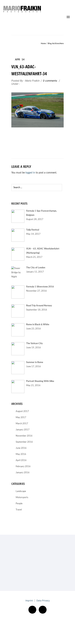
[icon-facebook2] (33, 610)
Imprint (29, 600)
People (19, 503)
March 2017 (22, 424)
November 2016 (24, 436)
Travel (19, 510)
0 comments (50, 80)
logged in (30, 173)
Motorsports (22, 497)
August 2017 (22, 411)
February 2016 (23, 466)
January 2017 (22, 430)
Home (43, 43)
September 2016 (24, 442)
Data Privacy (43, 600)
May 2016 (21, 454)
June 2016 (21, 448)
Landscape (21, 491)
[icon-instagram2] (43, 610)
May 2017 (21, 417)
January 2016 (22, 473)
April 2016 (21, 460)
